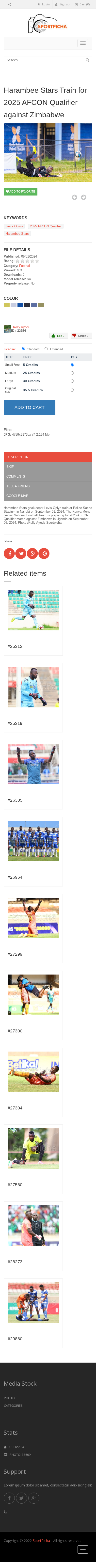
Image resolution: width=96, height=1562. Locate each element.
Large (9, 381)
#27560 (15, 1184)
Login (45, 4)
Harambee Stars (17, 233)
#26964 (15, 877)
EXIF (10, 467)
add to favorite (22, 191)
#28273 (15, 1261)
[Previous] (74, 197)
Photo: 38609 (19, 1454)
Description (17, 457)
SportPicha (41, 1540)
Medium (10, 373)
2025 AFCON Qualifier (46, 226)
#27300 (15, 1030)
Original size (10, 390)
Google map (17, 496)
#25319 (15, 723)
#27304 (15, 1108)
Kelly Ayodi (21, 327)
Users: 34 (15, 1447)
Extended (56, 349)
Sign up (64, 4)
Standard (33, 349)
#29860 (15, 1338)
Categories (13, 1405)
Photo (9, 1398)
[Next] (83, 197)
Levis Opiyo (14, 226)
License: (10, 349)
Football (25, 266)
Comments (15, 476)
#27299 (15, 954)
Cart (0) (84, 4)
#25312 (15, 646)
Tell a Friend (18, 486)
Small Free (12, 364)
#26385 (15, 800)
